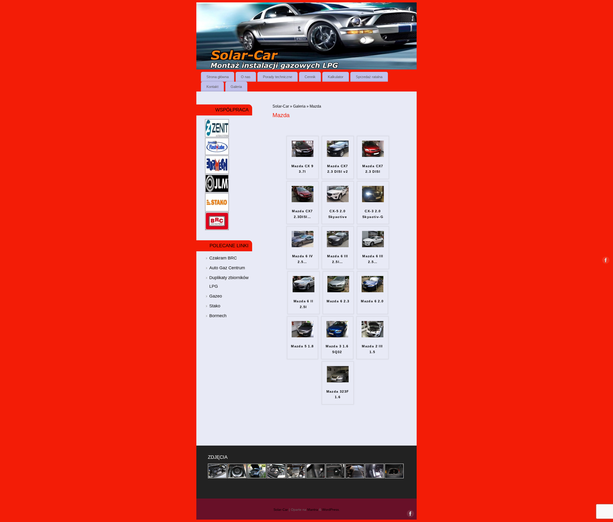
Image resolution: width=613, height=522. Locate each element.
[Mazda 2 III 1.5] (372, 336)
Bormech (218, 315)
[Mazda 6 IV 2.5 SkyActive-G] (302, 246)
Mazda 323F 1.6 (337, 394)
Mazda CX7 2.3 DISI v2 (337, 169)
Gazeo (215, 296)
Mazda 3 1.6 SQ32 (337, 349)
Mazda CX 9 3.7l (302, 169)
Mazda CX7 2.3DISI (302, 214)
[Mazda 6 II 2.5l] (303, 291)
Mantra (312, 509)
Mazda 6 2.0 (372, 301)
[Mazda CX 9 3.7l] (302, 156)
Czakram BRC (223, 258)
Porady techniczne (277, 77)
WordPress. (331, 509)
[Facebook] (409, 10)
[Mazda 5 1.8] (302, 336)
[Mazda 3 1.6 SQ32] (337, 336)
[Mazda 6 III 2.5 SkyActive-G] (373, 246)
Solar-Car (280, 106)
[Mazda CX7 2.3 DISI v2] (338, 156)
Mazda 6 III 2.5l (337, 259)
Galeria (236, 87)
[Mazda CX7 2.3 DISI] (373, 156)
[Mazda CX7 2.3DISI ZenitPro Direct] (302, 201)
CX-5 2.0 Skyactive (337, 214)
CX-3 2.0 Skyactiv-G (372, 214)
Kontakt (212, 87)
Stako (214, 306)
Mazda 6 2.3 (338, 301)
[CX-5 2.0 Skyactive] (338, 201)
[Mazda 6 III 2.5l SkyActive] (338, 246)
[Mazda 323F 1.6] (338, 381)
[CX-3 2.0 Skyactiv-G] (373, 201)
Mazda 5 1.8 (302, 346)
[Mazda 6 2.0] (372, 291)
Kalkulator (335, 77)
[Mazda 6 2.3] (338, 291)
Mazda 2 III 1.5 (372, 349)
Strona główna (217, 77)
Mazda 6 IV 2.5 (302, 259)
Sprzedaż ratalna (369, 77)
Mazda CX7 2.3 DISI (372, 169)
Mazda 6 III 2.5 (372, 259)
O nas (245, 77)
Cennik (310, 77)
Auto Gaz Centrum (227, 267)
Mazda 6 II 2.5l (303, 304)
